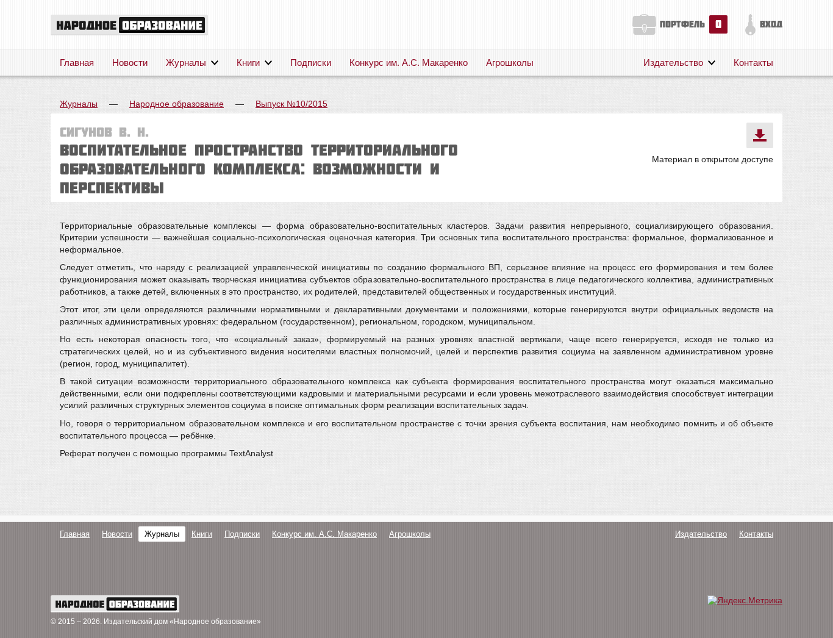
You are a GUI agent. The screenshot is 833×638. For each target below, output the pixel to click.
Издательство (673, 62)
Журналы (186, 62)
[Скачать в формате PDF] (759, 135)
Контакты (753, 62)
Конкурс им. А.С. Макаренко (408, 62)
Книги (248, 62)
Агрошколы (510, 62)
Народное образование (176, 104)
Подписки (310, 62)
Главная (77, 62)
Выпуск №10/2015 (291, 104)
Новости (130, 62)
